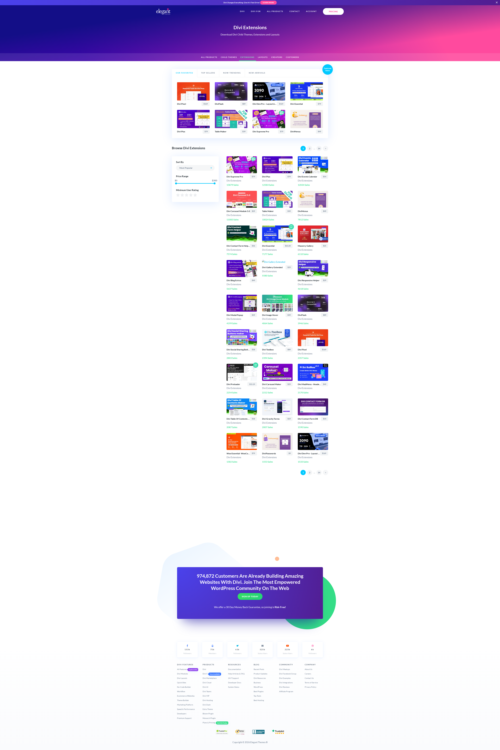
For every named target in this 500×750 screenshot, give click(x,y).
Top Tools (257, 696)
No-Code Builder (184, 687)
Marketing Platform (185, 705)
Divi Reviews (284, 687)
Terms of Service (311, 682)
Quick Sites (181, 682)
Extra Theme (208, 709)
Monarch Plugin (209, 718)
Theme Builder (183, 700)
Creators (276, 57)
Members (212, 651)
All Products (275, 11)
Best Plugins (259, 691)
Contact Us (309, 678)
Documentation (234, 669)
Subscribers (262, 651)
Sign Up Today (250, 596)
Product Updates (260, 674)
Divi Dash (207, 705)
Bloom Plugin (208, 713)
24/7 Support (233, 678)
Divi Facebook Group (287, 674)
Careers (308, 674)
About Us (308, 669)
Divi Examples (285, 678)
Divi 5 (205, 674)
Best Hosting (259, 700)
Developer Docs (234, 682)
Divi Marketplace (210, 678)
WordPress (258, 687)
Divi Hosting (208, 700)
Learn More (268, 3)
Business (257, 682)
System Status (233, 687)
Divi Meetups (284, 669)
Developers (181, 713)
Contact (294, 11)
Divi (242, 11)
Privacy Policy (310, 687)
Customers (292, 57)
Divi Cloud (207, 682)
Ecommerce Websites (186, 696)
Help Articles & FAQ (236, 674)
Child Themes (229, 57)
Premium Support (184, 718)
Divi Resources (260, 678)
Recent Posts (259, 669)
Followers (187, 651)
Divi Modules (182, 674)
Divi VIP (206, 696)
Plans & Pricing (209, 722)
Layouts (263, 57)
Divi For (256, 11)
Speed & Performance (186, 709)
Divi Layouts (182, 678)
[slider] (176, 183)
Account (311, 11)
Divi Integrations (286, 682)
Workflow (181, 691)
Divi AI (205, 687)
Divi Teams (207, 691)
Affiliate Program (286, 691)
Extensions (247, 57)
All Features (182, 669)
